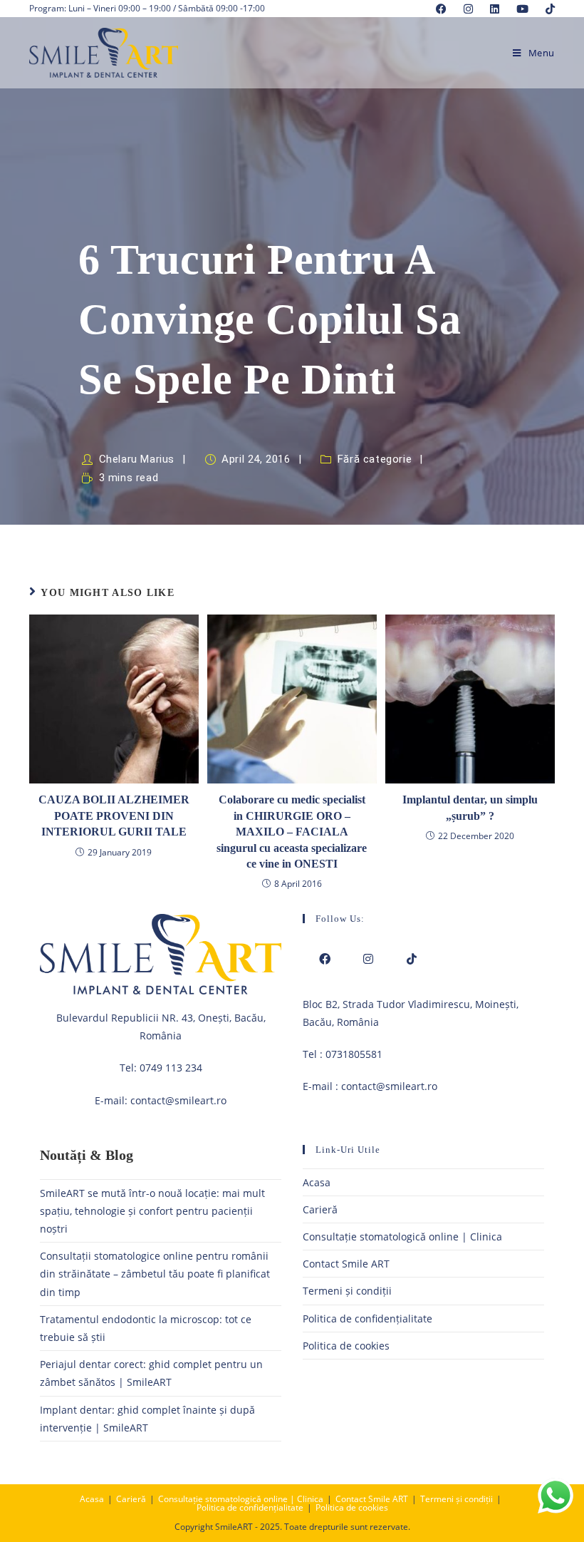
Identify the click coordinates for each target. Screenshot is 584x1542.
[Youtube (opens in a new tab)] (522, 8)
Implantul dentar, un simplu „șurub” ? (470, 807)
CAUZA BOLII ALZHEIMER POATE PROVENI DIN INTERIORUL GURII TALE (113, 815)
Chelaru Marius (136, 459)
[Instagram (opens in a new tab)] (468, 8)
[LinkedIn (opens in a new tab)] (494, 8)
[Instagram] (367, 959)
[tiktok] (411, 959)
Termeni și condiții (347, 1290)
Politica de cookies (346, 1345)
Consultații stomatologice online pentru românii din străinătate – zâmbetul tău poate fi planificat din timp (155, 1273)
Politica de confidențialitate (367, 1318)
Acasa (316, 1182)
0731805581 (353, 1054)
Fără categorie (375, 459)
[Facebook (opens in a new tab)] (441, 8)
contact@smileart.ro (178, 1100)
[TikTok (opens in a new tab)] (546, 8)
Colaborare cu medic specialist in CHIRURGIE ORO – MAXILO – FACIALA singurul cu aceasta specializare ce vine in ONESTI (292, 831)
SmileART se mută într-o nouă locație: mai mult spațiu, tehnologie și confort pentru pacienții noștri (152, 1210)
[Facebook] (324, 959)
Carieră (320, 1209)
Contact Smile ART (346, 1263)
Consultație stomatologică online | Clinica (402, 1236)
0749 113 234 (171, 1067)
